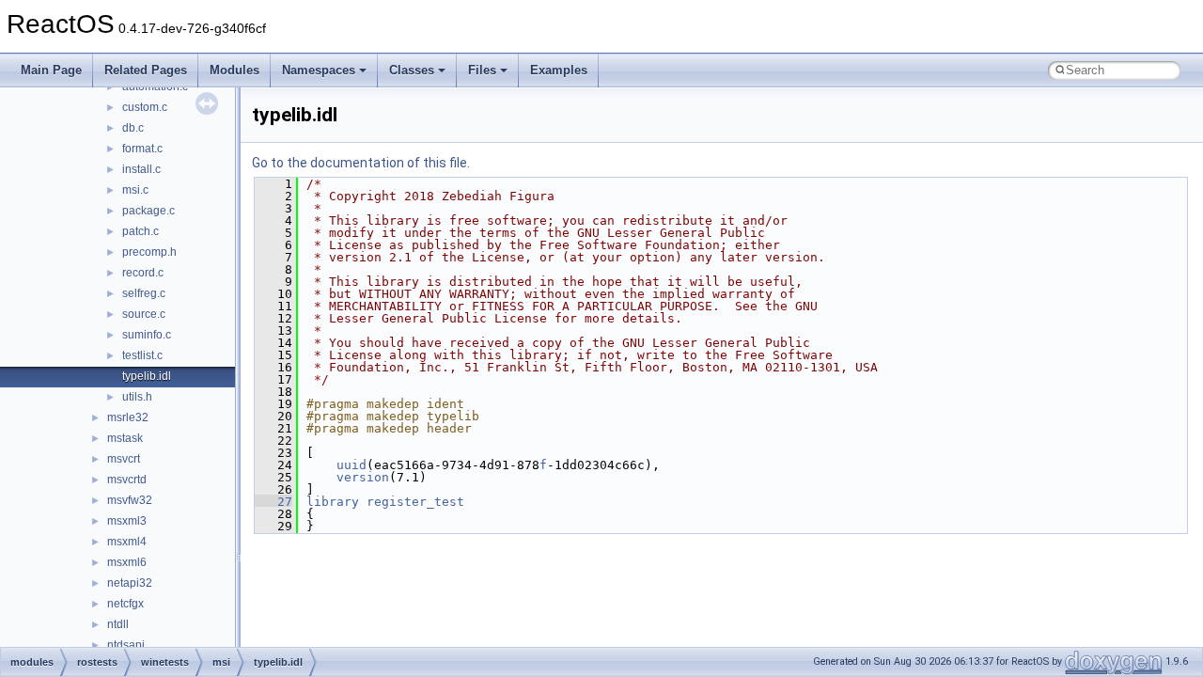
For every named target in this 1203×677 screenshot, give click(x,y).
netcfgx (125, 603)
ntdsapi (126, 645)
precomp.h (149, 252)
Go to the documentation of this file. (361, 162)
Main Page (51, 70)
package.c (148, 210)
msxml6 (127, 562)
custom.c (144, 107)
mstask (125, 438)
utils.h (137, 396)
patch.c (140, 231)
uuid (351, 465)
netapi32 (129, 583)
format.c (142, 148)
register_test (415, 502)
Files (482, 70)
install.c (141, 169)
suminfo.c (146, 334)
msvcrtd (127, 479)
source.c (143, 314)
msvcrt (123, 458)
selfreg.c (143, 293)
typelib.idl (146, 376)
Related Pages (145, 70)
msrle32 (127, 417)
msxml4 (127, 541)
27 (273, 502)
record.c (143, 272)
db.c (133, 127)
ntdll (118, 624)
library (332, 502)
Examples (558, 70)
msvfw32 (129, 500)
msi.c (135, 190)
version (362, 477)
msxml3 (127, 520)
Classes (411, 70)
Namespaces (318, 70)
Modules (234, 70)
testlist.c (142, 355)
